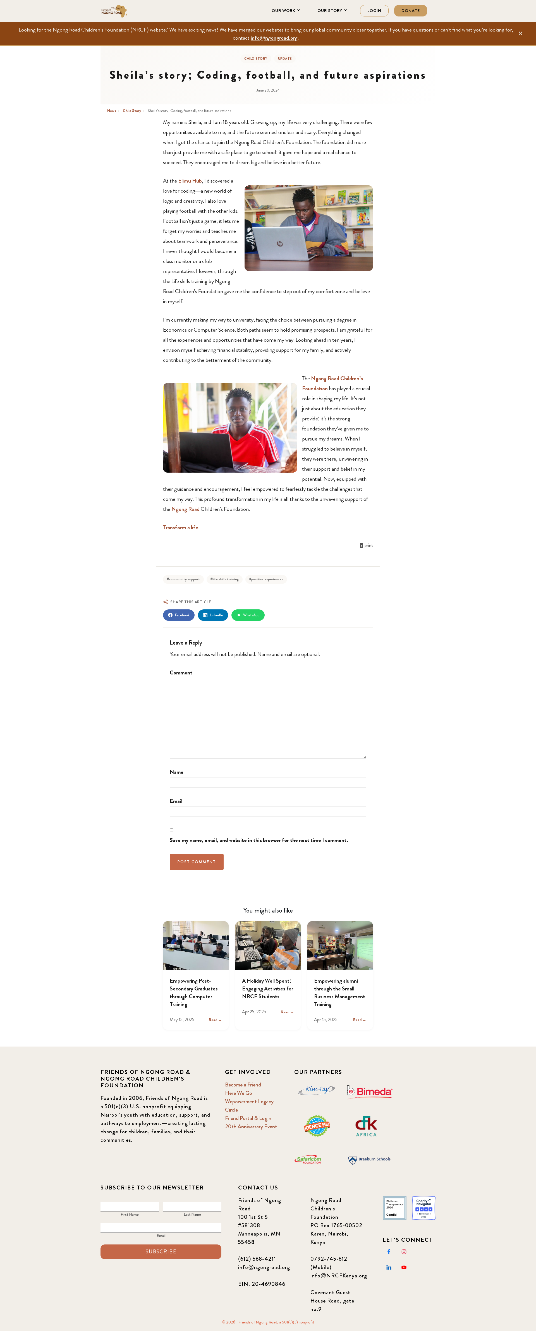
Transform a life (180, 527)
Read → (215, 1020)
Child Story (255, 58)
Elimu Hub (190, 181)
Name (176, 772)
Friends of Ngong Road (128, 11)
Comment (181, 673)
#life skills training (224, 579)
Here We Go (238, 1093)
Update (285, 58)
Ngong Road (185, 509)
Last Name (192, 1214)
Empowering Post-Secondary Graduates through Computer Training (194, 992)
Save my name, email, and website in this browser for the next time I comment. (259, 840)
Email (176, 801)
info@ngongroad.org (274, 38)
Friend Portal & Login (248, 1118)
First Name (130, 1214)
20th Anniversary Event (251, 1126)
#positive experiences (266, 579)
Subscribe (161, 1251)
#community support (183, 579)
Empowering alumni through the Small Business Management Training (339, 992)
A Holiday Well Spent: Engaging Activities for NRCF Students (267, 988)
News (112, 110)
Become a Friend (243, 1085)
